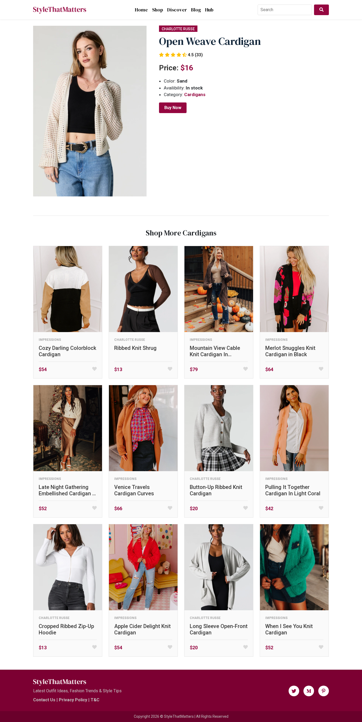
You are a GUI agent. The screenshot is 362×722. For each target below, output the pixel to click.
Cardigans (194, 94)
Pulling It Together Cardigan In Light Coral (292, 490)
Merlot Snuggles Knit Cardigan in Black (290, 351)
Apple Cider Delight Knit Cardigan (142, 629)
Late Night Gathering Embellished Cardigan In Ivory (68, 490)
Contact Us (44, 699)
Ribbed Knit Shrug (135, 348)
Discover (177, 9)
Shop (157, 9)
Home (141, 9)
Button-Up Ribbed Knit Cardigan (216, 490)
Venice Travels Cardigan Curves (134, 490)
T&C (95, 699)
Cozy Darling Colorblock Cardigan (67, 351)
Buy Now (172, 107)
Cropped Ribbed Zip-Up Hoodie (66, 629)
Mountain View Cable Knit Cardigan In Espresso (215, 351)
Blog (196, 9)
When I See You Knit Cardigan (289, 629)
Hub (209, 9)
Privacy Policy (73, 699)
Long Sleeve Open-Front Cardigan (219, 629)
